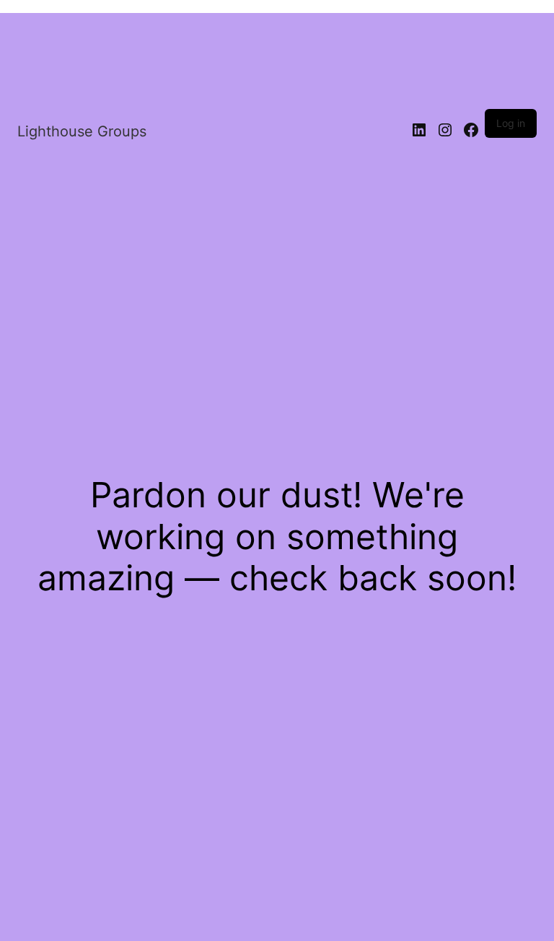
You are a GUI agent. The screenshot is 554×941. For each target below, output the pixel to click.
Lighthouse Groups (81, 131)
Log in (510, 123)
